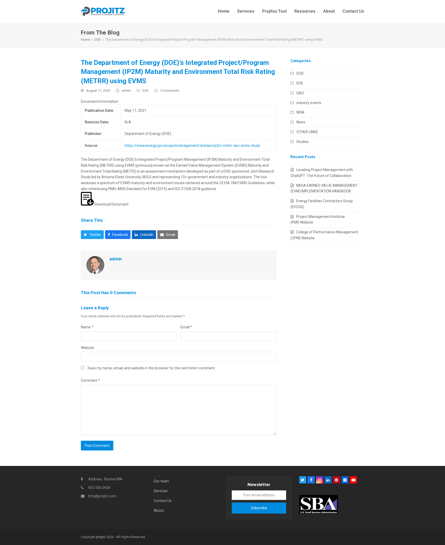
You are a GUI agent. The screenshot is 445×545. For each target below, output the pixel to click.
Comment (90, 380)
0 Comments (169, 90)
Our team (161, 481)
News (300, 122)
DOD (300, 73)
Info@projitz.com (102, 496)
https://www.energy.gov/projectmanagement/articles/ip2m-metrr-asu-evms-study (192, 145)
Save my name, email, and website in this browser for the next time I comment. (152, 368)
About (159, 510)
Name (87, 327)
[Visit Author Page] (95, 264)
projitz (101, 537)
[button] (92, 234)
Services (161, 491)
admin (126, 90)
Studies (302, 142)
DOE (145, 90)
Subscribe (259, 508)
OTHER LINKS (307, 132)
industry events (308, 103)
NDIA (300, 112)
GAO (300, 93)
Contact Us (163, 501)
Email (186, 327)
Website (87, 348)
